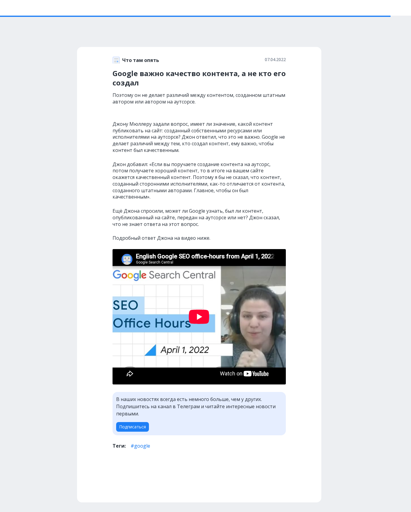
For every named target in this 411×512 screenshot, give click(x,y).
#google (140, 446)
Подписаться (132, 427)
